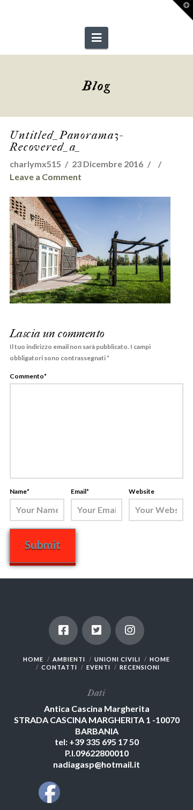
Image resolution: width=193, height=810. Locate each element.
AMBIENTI (69, 659)
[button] (96, 38)
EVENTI (98, 667)
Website (141, 491)
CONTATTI (59, 667)
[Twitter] (96, 630)
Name (19, 491)
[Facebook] (63, 630)
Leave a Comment (45, 177)
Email (80, 491)
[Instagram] (129, 630)
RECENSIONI (140, 667)
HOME (33, 659)
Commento (28, 376)
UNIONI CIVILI (117, 659)
